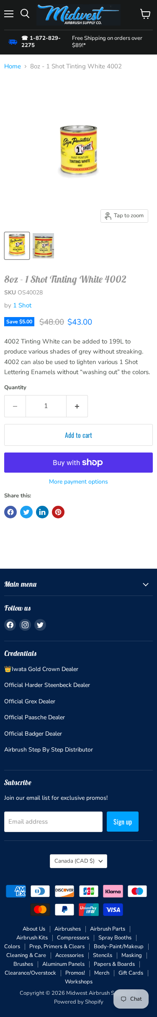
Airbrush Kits (32, 938)
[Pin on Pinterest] (58, 512)
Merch (101, 973)
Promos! (75, 973)
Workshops (79, 982)
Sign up (122, 822)
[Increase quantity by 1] (77, 406)
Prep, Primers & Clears (57, 946)
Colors (12, 946)
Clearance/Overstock (30, 973)
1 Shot (22, 305)
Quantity (15, 388)
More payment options (78, 482)
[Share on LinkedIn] (42, 512)
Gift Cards (130, 973)
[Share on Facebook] (10, 512)
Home (12, 66)
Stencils (102, 955)
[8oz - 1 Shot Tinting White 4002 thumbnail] (17, 245)
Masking (131, 955)
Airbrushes (67, 929)
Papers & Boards (114, 964)
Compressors (73, 938)
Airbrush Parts (107, 929)
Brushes (23, 964)
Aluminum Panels (63, 964)
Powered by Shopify (78, 1002)
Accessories (69, 955)
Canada (74, 861)
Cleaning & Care (26, 955)
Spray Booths (114, 938)
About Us (34, 929)
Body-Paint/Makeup (119, 946)
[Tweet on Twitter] (26, 512)
